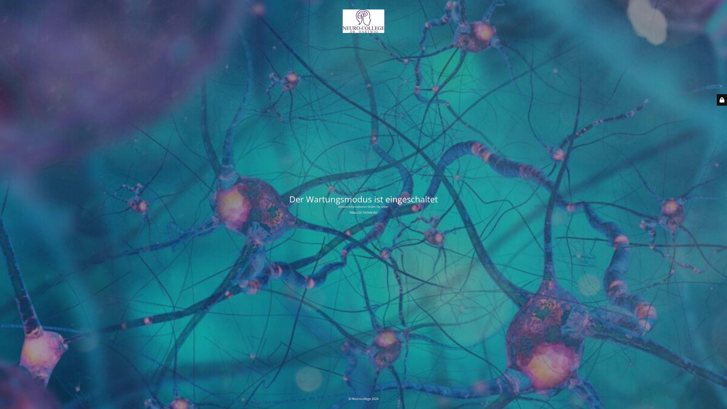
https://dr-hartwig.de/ (363, 212)
